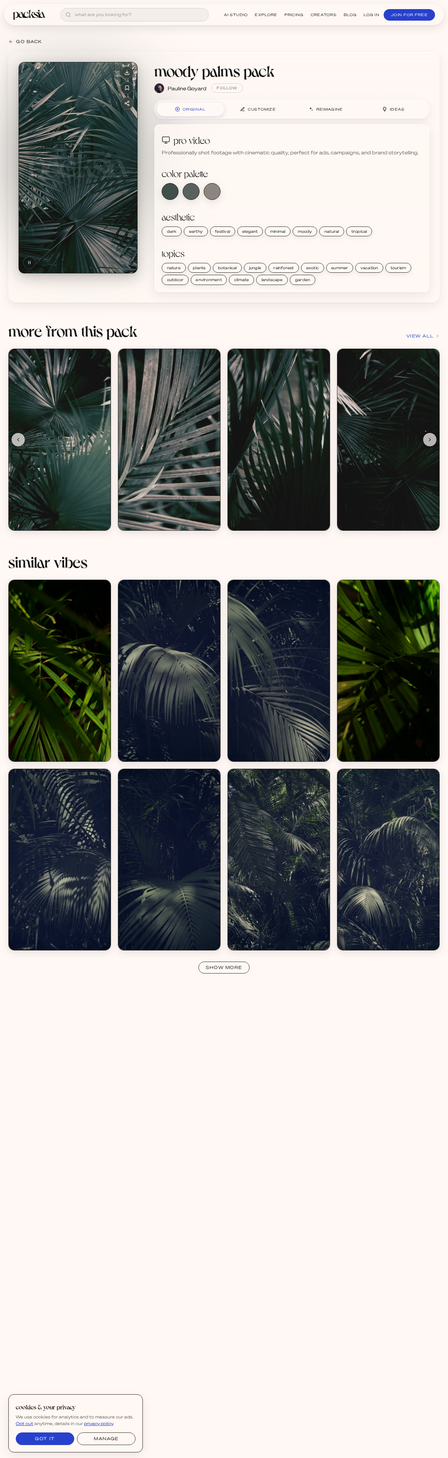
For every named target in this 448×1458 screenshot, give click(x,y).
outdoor (175, 279)
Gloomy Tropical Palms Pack (157, 746)
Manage (106, 1438)
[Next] (430, 440)
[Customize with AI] (101, 384)
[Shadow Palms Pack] (60, 670)
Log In (371, 15)
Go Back (29, 41)
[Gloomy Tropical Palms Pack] (169, 670)
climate (241, 279)
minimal (278, 231)
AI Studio (236, 15)
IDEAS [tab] (397, 109)
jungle (255, 267)
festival (222, 231)
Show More (224, 967)
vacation (369, 267)
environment (209, 279)
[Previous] (18, 440)
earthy (196, 231)
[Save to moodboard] (127, 88)
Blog (350, 15)
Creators (324, 15)
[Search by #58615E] (191, 191)
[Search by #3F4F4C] (170, 191)
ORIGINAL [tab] (194, 109)
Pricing (294, 15)
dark (172, 231)
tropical (359, 231)
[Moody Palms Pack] (60, 439)
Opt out (24, 1423)
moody (305, 231)
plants (199, 267)
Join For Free (409, 15)
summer (339, 267)
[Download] (127, 72)
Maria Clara (29, 752)
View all (420, 336)
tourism (398, 267)
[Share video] (127, 103)
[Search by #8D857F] (212, 191)
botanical (227, 267)
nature (174, 267)
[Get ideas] (101, 398)
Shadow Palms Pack (39, 746)
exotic (312, 267)
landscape (272, 279)
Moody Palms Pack (38, 515)
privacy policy (98, 1423)
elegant (250, 231)
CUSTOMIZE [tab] (262, 109)
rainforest (283, 267)
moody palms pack (214, 70)
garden (302, 279)
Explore (266, 15)
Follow (227, 88)
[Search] (68, 15)
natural (331, 231)
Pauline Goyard (187, 88)
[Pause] (29, 262)
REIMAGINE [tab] (329, 109)
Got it (45, 1438)
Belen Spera (140, 752)
